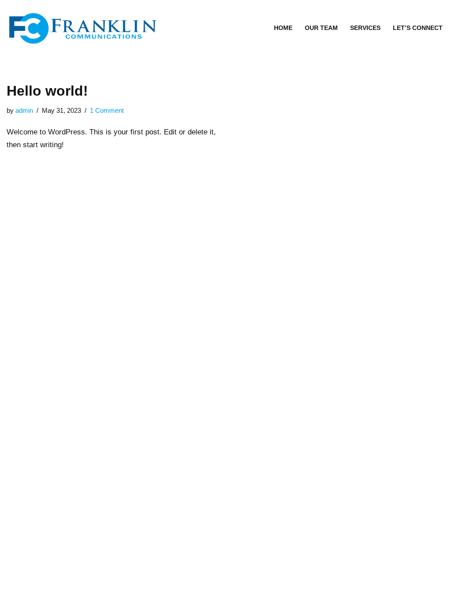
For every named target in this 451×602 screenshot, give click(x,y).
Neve (15, 590)
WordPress (89, 590)
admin (24, 110)
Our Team (321, 28)
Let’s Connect (418, 28)
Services (365, 28)
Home (283, 28)
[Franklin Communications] (86, 28)
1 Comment (107, 110)
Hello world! (47, 91)
